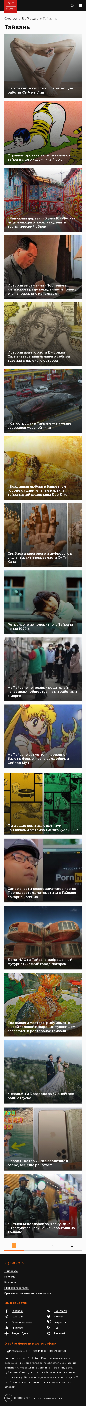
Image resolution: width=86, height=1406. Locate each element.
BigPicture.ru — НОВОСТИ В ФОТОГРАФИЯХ (35, 1351)
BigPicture (30, 19)
